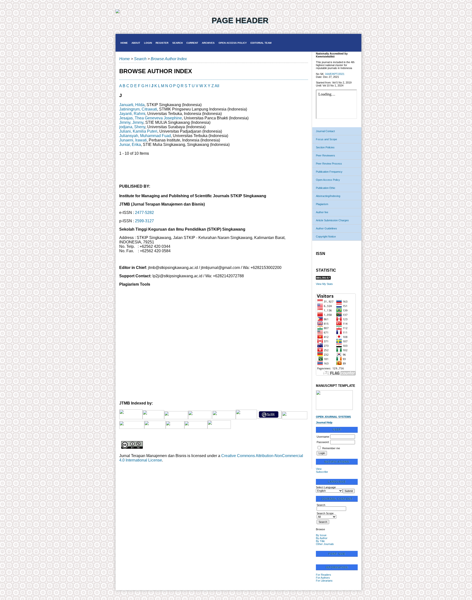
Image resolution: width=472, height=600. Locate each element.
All (217, 86)
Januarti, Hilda (132, 105)
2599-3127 (144, 221)
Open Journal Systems (333, 416)
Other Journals (325, 544)
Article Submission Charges (332, 220)
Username (323, 436)
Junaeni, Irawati (133, 140)
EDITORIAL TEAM (261, 43)
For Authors (323, 577)
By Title (320, 541)
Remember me (331, 448)
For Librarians (324, 580)
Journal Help (324, 422)
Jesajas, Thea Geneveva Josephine (150, 118)
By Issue (321, 535)
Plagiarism (322, 204)
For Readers (323, 574)
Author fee (322, 212)
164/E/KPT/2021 (334, 73)
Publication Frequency (329, 171)
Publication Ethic (325, 187)
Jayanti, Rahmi (132, 114)
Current (192, 43)
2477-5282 (144, 212)
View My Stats (324, 283)
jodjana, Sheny (132, 127)
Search (177, 43)
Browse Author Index (169, 59)
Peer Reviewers (325, 155)
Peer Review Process (329, 163)
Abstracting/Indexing (328, 196)
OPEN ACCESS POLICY (233, 43)
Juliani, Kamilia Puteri (138, 131)
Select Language (326, 487)
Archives (208, 43)
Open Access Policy (328, 179)
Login (148, 43)
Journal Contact (325, 131)
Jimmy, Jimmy (131, 122)
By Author (321, 538)
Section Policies (325, 147)
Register (162, 43)
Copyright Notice (326, 236)
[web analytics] (323, 278)
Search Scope (325, 513)
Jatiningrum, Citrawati (138, 109)
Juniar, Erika (130, 144)
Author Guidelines (326, 228)
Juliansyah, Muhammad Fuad (145, 136)
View (319, 468)
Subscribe (322, 471)
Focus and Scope (326, 139)
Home (124, 43)
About (136, 43)
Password (323, 442)
